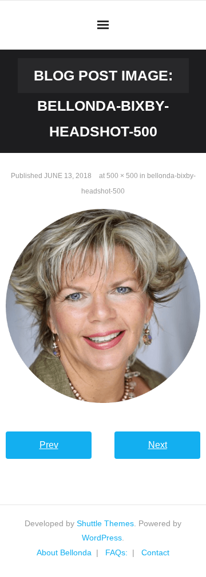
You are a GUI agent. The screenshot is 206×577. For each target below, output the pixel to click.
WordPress (102, 537)
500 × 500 (122, 176)
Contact (155, 552)
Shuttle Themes (105, 523)
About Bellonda (64, 552)
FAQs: (116, 552)
